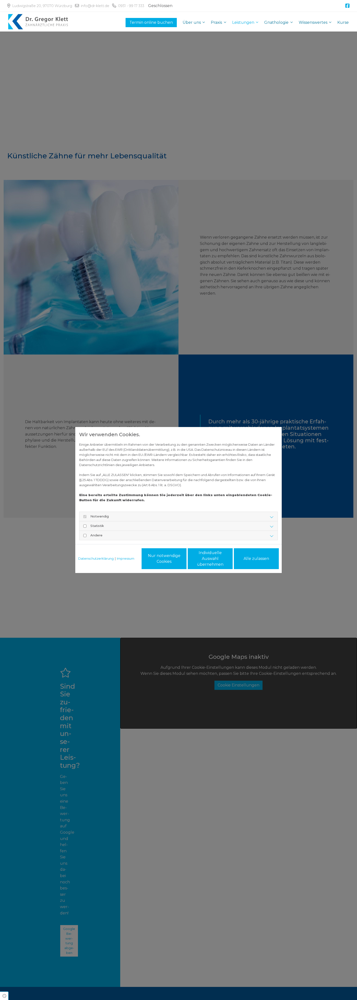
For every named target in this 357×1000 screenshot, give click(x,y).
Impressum (125, 558)
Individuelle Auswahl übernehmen (210, 558)
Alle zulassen (256, 558)
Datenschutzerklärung (96, 558)
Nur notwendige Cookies (164, 558)
